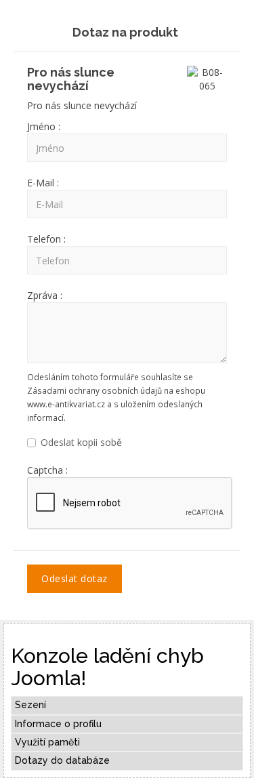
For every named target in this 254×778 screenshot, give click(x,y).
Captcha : (47, 470)
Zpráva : (44, 295)
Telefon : (46, 238)
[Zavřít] (228, 29)
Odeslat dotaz (74, 578)
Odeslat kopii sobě (81, 442)
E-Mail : (43, 182)
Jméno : (43, 126)
